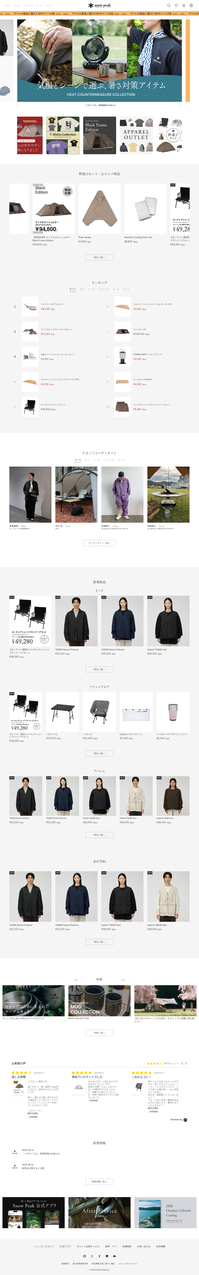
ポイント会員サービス (88, 1246)
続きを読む (33, 1113)
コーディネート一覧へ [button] (99, 543)
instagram (84, 1256)
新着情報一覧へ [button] (99, 1181)
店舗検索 (126, 1246)
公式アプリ (65, 1246)
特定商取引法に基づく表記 (103, 1264)
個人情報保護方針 (80, 1264)
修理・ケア (111, 1246)
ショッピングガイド (44, 1246)
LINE (106, 1256)
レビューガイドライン (128, 1264)
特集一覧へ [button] (99, 1033)
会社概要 (160, 1246)
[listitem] (35, 1094)
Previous (14, 135)
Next (184, 135)
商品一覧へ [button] (99, 257)
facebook (99, 1256)
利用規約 (65, 1264)
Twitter (92, 1256)
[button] (182, 1063)
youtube (114, 1256)
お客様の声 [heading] (19, 1063)
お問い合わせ (144, 1246)
